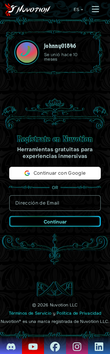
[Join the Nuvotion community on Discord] (11, 342)
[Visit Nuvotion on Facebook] (55, 342)
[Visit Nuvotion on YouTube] (33, 342)
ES (76, 9)
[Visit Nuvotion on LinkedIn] (99, 342)
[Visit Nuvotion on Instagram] (77, 342)
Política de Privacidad (79, 313)
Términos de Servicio (30, 313)
